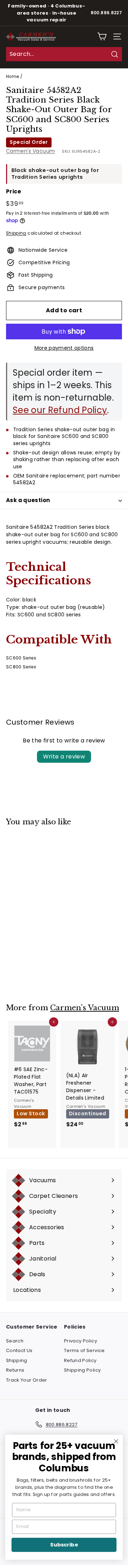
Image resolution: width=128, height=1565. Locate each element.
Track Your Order (26, 1380)
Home (12, 76)
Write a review (64, 756)
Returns (15, 1370)
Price (13, 191)
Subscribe (64, 1545)
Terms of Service (84, 1350)
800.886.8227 (106, 13)
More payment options (64, 347)
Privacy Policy (80, 1340)
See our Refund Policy (60, 410)
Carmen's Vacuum (30, 151)
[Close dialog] (116, 1441)
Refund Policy (80, 1360)
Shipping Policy (82, 1370)
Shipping (16, 233)
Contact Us (19, 1350)
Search (14, 1340)
